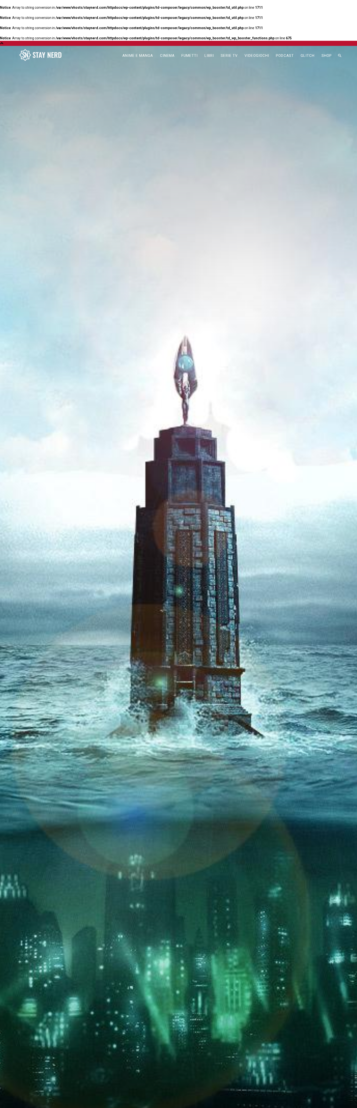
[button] (339, 55)
